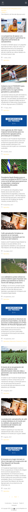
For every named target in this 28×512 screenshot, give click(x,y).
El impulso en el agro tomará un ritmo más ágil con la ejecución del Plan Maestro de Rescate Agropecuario (14, 462)
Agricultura (6, 60)
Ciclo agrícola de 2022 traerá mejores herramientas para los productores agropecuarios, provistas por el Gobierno (12, 133)
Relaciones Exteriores (16, 341)
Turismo (24, 341)
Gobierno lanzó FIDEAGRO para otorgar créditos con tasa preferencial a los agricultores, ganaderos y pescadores (12, 89)
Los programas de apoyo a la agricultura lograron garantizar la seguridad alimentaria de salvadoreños (13, 39)
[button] (26, 3)
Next (15, 497)
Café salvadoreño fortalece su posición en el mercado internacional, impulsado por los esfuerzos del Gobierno (13, 236)
